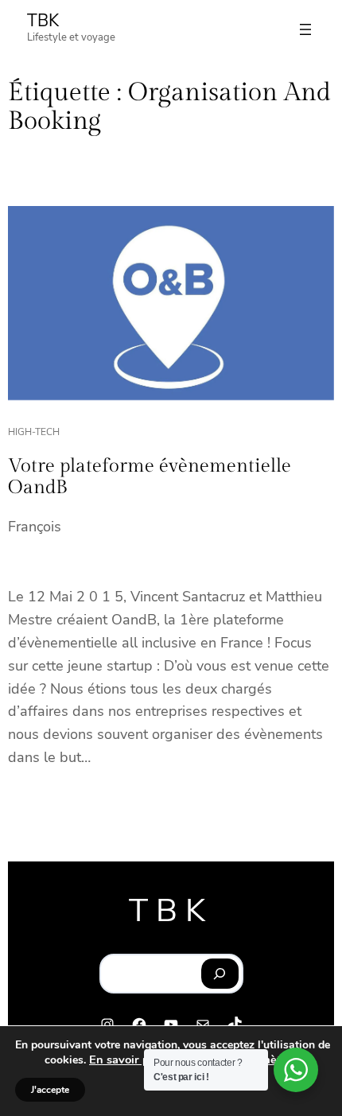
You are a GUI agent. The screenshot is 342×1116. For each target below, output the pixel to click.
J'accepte (50, 1089)
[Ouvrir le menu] (305, 29)
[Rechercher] (220, 974)
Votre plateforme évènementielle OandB (149, 477)
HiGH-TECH (34, 432)
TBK (43, 21)
